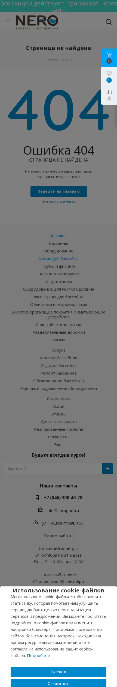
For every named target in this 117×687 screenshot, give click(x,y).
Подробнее (38, 655)
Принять (58, 671)
